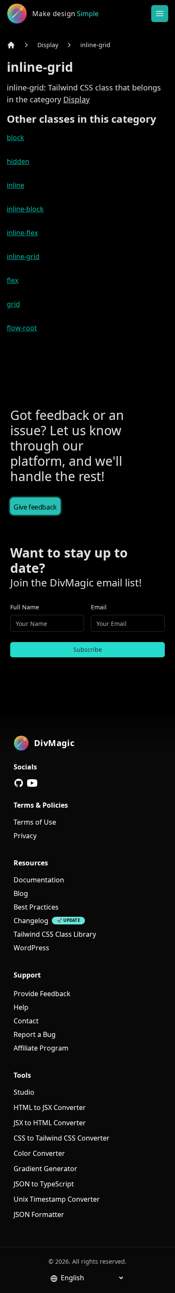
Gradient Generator (45, 1168)
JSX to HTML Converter (50, 1122)
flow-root (22, 327)
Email (99, 607)
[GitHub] (19, 783)
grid (13, 304)
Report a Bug (35, 1034)
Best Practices (36, 907)
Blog (21, 893)
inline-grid (95, 45)
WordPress (31, 947)
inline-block (25, 209)
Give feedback (35, 507)
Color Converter (39, 1153)
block (15, 137)
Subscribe (87, 649)
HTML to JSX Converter (50, 1107)
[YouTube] (32, 783)
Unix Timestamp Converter (57, 1199)
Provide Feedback (42, 993)
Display (47, 45)
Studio (24, 1092)
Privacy (25, 835)
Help (21, 1007)
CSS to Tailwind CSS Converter (62, 1138)
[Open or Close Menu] (159, 13)
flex (12, 280)
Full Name (24, 607)
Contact (26, 1020)
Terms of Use (35, 822)
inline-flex (22, 232)
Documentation (39, 880)
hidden (18, 161)
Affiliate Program (41, 1048)
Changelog (31, 920)
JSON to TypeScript (44, 1184)
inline (15, 185)
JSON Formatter (39, 1214)
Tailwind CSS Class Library (55, 934)
